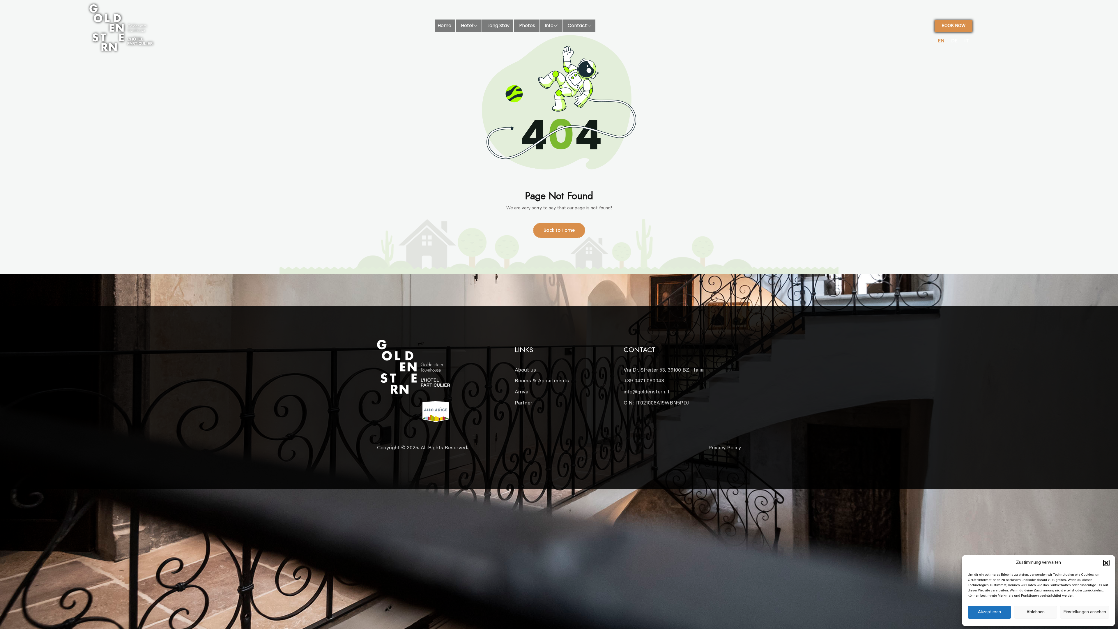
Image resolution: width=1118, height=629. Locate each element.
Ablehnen (1036, 612)
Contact (577, 25)
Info (549, 25)
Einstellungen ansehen (1084, 612)
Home (444, 25)
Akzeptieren (989, 612)
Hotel (467, 25)
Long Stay (498, 25)
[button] (1106, 563)
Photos (527, 25)
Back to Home (559, 230)
